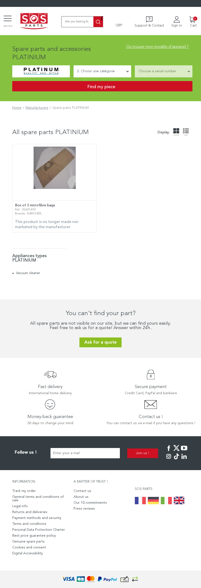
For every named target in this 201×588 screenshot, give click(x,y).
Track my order (24, 491)
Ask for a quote (100, 342)
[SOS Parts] (34, 21)
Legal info (20, 506)
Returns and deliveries (29, 512)
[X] (176, 451)
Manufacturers (36, 108)
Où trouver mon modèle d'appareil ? (157, 47)
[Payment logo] (100, 579)
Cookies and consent (29, 547)
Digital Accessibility (27, 553)
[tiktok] (176, 460)
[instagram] (168, 460)
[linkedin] (184, 460)
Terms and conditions (29, 524)
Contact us (82, 491)
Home (16, 108)
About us (81, 497)
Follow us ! (26, 452)
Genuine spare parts (28, 541)
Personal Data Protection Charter (38, 530)
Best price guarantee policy (34, 535)
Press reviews (84, 508)
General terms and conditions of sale (38, 498)
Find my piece (101, 87)
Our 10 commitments (90, 502)
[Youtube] (184, 451)
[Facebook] (168, 451)
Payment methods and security (36, 518)
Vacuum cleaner (28, 273)
